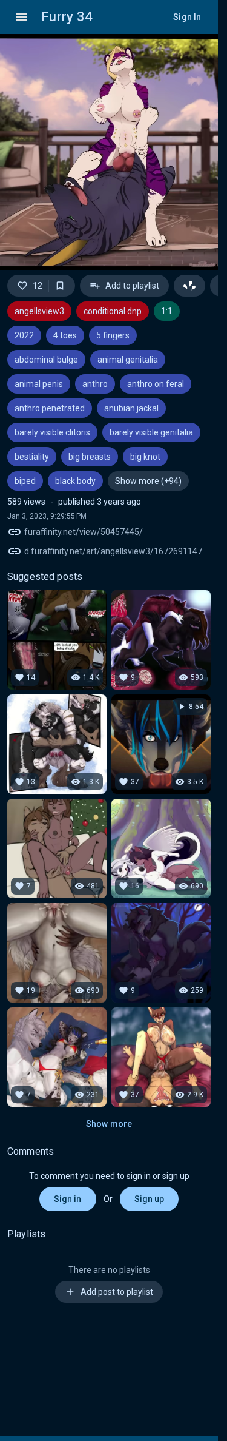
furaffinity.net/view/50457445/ (83, 532)
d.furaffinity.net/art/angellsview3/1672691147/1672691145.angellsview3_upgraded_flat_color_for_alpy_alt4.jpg (117, 551)
